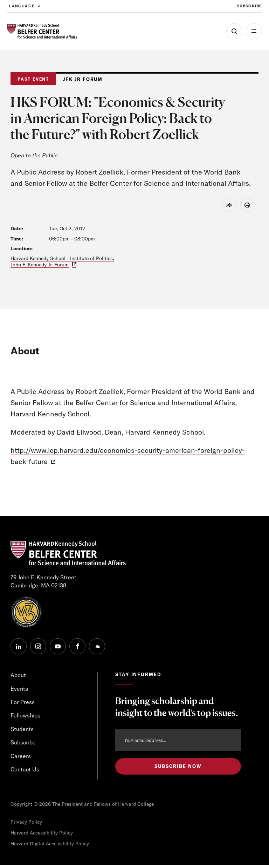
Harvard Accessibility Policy (42, 833)
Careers (21, 756)
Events (19, 688)
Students (22, 729)
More (254, 31)
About (18, 675)
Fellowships (25, 715)
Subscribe (249, 6)
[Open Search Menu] (234, 31)
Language (22, 6)
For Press (23, 702)
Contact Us (25, 769)
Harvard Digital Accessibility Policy (50, 843)
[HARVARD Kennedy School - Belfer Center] (42, 31)
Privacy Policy (26, 822)
